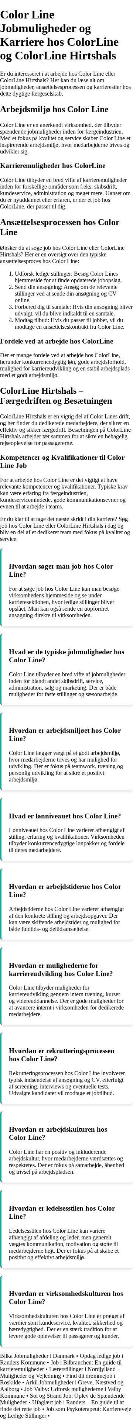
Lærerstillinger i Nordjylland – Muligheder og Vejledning (60, 1372)
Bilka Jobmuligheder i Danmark (37, 1356)
